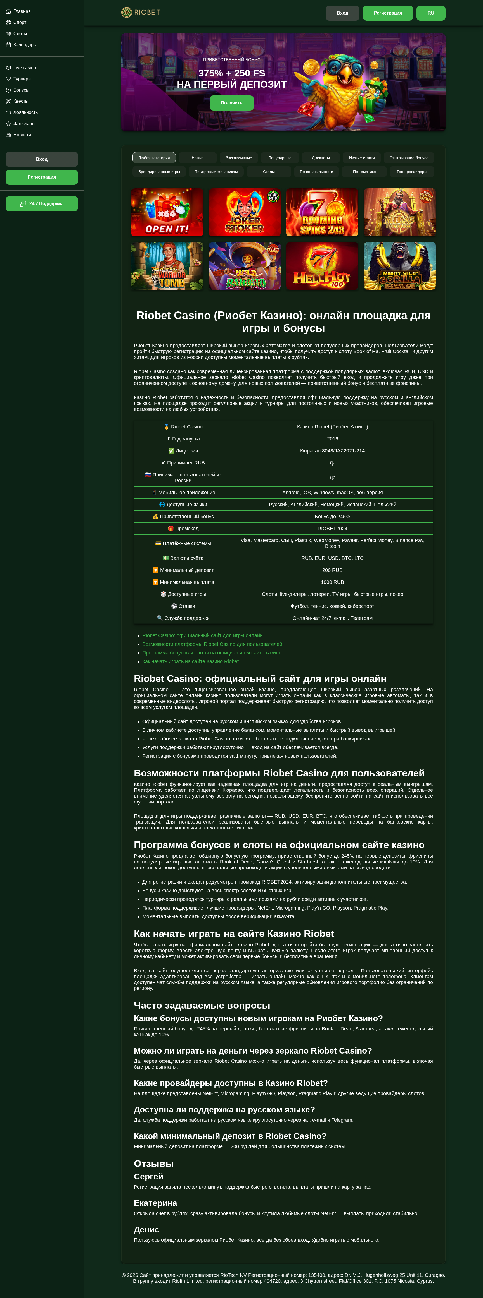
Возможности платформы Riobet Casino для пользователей (212, 644)
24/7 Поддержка (46, 203)
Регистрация (388, 13)
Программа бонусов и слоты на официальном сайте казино (211, 653)
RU (431, 13)
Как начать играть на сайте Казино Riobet (190, 661)
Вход (342, 13)
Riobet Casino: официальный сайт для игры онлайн (202, 635)
